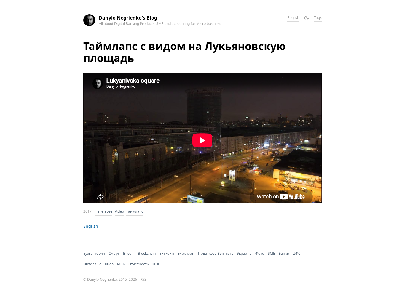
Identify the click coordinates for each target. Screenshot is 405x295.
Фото (259, 253)
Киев (109, 264)
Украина (244, 253)
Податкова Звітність (215, 253)
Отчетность (138, 264)
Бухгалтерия (94, 253)
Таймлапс (134, 211)
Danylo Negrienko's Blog (128, 18)
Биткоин (166, 253)
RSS (143, 279)
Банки (284, 253)
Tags (318, 17)
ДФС (297, 253)
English (293, 17)
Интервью (92, 264)
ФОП (156, 264)
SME (271, 253)
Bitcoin (128, 253)
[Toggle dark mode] (306, 18)
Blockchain (147, 253)
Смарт (114, 253)
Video (119, 211)
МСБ (121, 264)
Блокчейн (186, 253)
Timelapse (103, 211)
